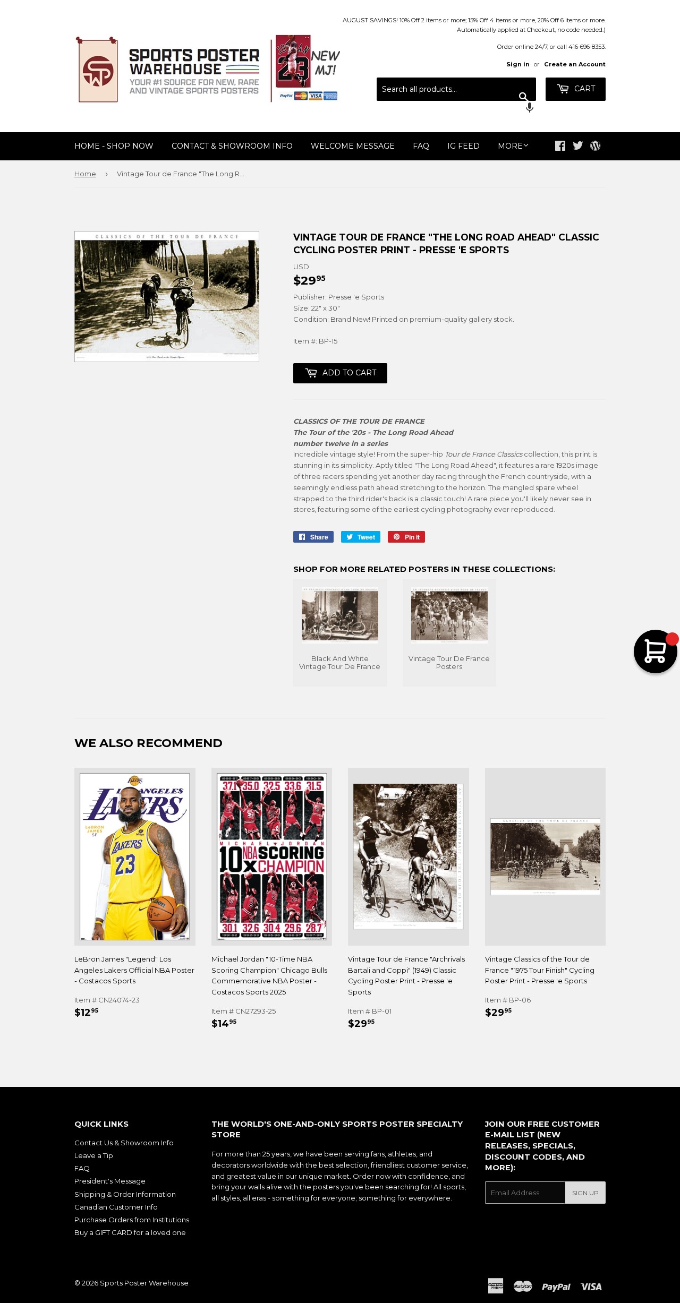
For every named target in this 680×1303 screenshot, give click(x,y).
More (510, 146)
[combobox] (456, 89)
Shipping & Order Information (125, 1194)
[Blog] (595, 146)
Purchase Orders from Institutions (131, 1219)
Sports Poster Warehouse (144, 1283)
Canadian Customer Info (116, 1207)
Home (85, 173)
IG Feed (463, 146)
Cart (583, 88)
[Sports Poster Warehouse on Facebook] (560, 147)
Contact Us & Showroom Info (124, 1142)
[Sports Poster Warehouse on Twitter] (578, 147)
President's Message (110, 1181)
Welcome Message (353, 146)
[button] (456, 109)
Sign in (518, 64)
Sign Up (585, 1193)
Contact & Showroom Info (232, 146)
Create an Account (575, 64)
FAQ (421, 146)
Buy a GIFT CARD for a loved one (130, 1232)
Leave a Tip (93, 1155)
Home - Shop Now (114, 146)
